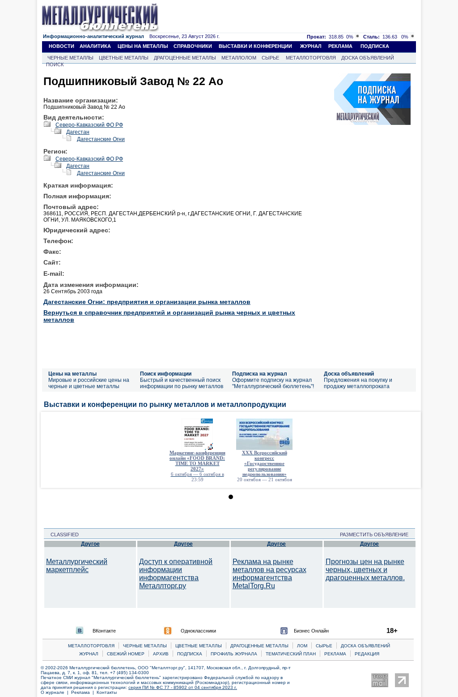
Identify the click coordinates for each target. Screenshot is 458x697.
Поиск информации (165, 374)
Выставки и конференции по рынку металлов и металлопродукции (165, 404)
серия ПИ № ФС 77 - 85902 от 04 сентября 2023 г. (182, 687)
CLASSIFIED (62, 534)
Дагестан (77, 132)
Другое (90, 544)
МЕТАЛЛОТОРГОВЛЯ (311, 57)
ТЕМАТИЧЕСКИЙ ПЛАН (291, 653)
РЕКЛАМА (340, 46)
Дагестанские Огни (101, 139)
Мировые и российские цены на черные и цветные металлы (88, 383)
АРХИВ (161, 653)
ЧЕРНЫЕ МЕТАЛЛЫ (70, 57)
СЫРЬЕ (270, 57)
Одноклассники (198, 630)
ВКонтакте (104, 630)
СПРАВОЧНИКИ (193, 46)
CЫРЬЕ (324, 645)
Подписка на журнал (259, 374)
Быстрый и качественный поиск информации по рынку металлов (181, 383)
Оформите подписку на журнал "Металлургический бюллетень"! (273, 383)
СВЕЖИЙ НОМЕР (125, 653)
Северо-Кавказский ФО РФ (89, 125)
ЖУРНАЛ (311, 46)
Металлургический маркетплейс (76, 565)
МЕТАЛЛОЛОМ (238, 57)
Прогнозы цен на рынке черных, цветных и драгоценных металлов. (365, 570)
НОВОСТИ (61, 46)
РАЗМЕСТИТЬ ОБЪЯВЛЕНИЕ (377, 534)
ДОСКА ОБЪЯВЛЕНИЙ (367, 57)
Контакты (107, 692)
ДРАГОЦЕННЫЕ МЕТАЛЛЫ (185, 57)
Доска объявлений (349, 374)
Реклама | (84, 692)
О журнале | (56, 692)
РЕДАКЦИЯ (367, 653)
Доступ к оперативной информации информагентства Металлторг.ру (175, 574)
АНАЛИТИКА (95, 46)
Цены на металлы (72, 374)
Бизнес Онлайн (311, 630)
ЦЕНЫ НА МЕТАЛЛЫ (143, 46)
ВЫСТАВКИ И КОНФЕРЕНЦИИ (255, 46)
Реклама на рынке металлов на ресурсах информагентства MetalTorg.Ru (269, 574)
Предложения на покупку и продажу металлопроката (358, 383)
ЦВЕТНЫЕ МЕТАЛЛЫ (123, 57)
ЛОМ (302, 645)
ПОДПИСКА (374, 46)
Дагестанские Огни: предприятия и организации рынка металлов (146, 301)
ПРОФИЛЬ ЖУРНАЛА (234, 653)
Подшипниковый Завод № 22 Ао (133, 81)
